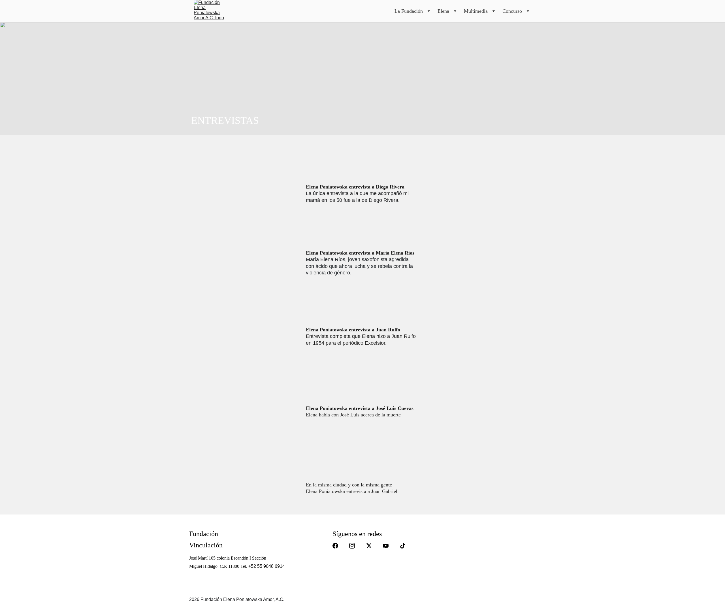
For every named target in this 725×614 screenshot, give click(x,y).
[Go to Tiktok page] (403, 546)
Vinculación (206, 545)
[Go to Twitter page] (369, 546)
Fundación (203, 533)
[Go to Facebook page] (335, 546)
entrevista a (361, 408)
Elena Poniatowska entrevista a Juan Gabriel (351, 491)
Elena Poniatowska (327, 408)
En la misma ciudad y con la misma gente (349, 485)
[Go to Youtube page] (386, 546)
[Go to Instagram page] (352, 546)
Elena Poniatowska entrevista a (340, 187)
